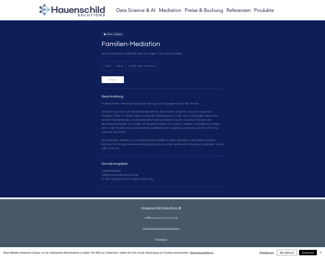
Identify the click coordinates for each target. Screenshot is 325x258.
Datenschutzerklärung (201, 252)
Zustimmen (308, 252)
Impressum (161, 239)
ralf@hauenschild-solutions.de (161, 217)
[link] (113, 79)
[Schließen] (321, 252)
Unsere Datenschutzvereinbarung (161, 228)
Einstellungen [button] (267, 252)
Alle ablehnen (287, 252)
